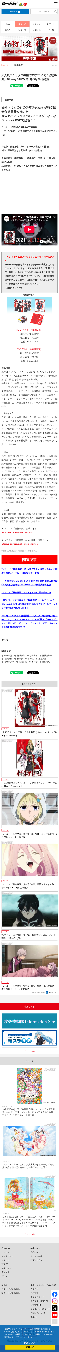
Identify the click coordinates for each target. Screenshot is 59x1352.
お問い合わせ (36, 1313)
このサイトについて (39, 1301)
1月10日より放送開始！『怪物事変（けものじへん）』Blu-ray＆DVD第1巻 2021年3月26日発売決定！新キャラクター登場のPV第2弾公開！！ (29, 604)
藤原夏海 (42, 658)
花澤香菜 (21, 655)
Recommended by (39, 992)
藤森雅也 (46, 662)
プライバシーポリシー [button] (25, 1337)
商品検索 (13, 11)
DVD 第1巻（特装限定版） (29, 349)
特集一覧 (22, 30)
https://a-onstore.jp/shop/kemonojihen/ (20, 544)
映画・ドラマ (36, 1260)
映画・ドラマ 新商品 (11, 1293)
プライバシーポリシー (40, 1309)
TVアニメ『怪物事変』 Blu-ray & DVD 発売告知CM (26, 592)
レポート (51, 24)
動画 (7, 30)
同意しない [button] (29, 1342)
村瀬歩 (20, 658)
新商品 (4, 1285)
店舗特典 (37, 30)
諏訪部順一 (47, 655)
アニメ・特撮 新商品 (11, 1289)
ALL (8, 24)
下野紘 (31, 658)
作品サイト (35, 1252)
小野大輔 (34, 655)
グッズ (51, 30)
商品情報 (34, 1293)
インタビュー (37, 24)
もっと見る (29, 1051)
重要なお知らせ (37, 1297)
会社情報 (34, 1305)
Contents (6, 1248)
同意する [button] (30, 1347)
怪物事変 (23, 662)
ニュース (22, 24)
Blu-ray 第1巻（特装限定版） (29, 330)
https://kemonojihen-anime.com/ (17, 532)
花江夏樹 (8, 658)
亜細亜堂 (8, 655)
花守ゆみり (9, 662)
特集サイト (6, 1268)
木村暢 (35, 662)
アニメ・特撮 (36, 1256)
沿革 (32, 1317)
